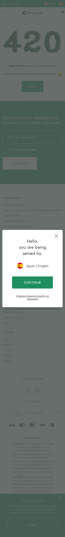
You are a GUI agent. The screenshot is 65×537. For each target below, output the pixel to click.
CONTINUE (32, 282)
